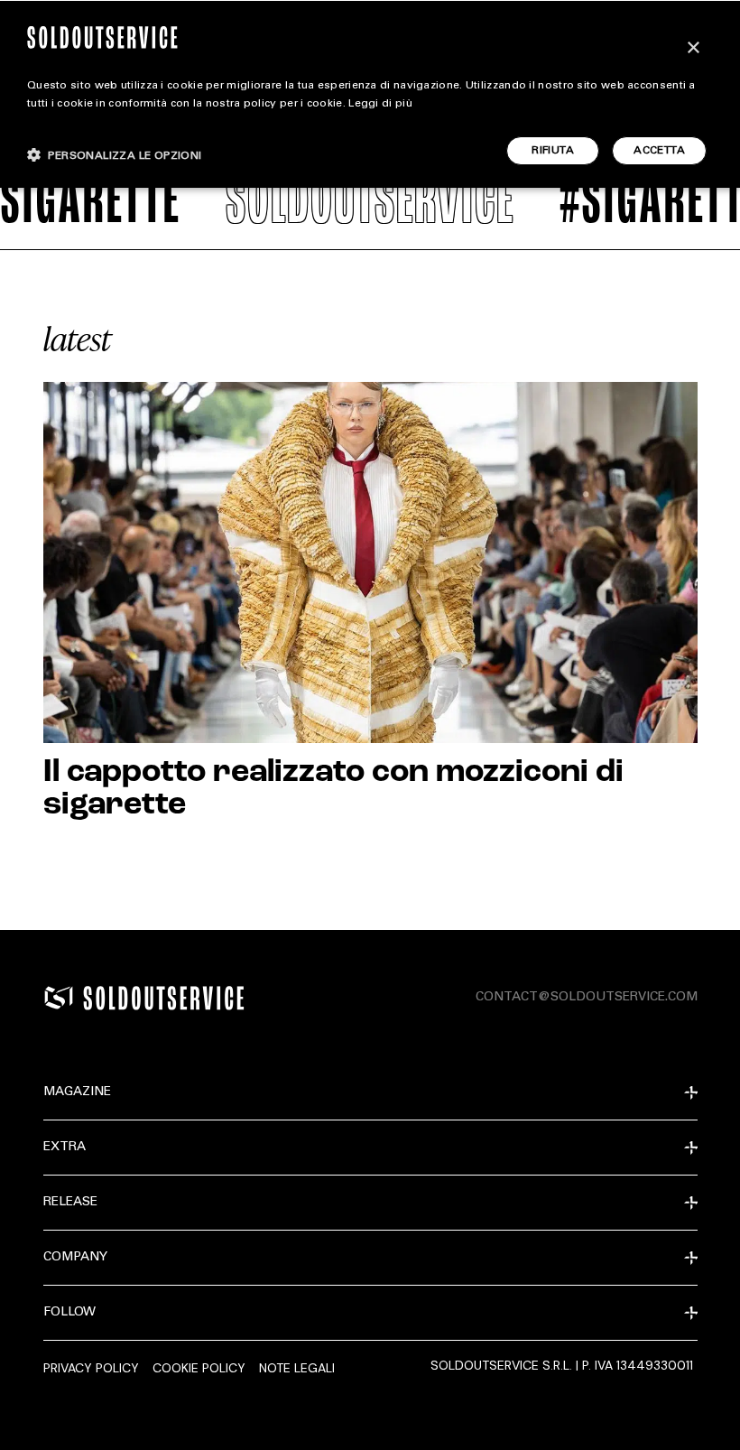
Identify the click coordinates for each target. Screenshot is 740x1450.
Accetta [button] (659, 150)
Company (75, 1257)
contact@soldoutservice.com (587, 997)
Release (70, 1202)
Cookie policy (199, 1368)
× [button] (692, 48)
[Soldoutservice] (58, 997)
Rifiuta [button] (553, 150)
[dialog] (370, 94)
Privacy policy (91, 1368)
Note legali (297, 1368)
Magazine (77, 1092)
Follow (69, 1312)
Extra (64, 1147)
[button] (114, 155)
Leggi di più (380, 103)
